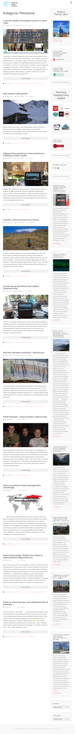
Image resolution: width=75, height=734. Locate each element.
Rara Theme (47, 728)
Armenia (13, 591)
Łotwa (23, 543)
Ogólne (12, 83)
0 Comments (30, 25)
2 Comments (30, 158)
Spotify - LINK (57, 39)
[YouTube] (58, 168)
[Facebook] (53, 168)
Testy (26, 276)
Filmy (12, 209)
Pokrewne (28, 83)
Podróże (16, 83)
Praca (32, 83)
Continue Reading (25, 78)
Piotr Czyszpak (20, 25)
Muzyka (32, 543)
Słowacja (7, 545)
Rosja (40, 543)
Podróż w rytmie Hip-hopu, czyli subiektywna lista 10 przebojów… (25, 603)
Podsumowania (21, 83)
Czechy (16, 543)
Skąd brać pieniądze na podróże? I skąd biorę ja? (23, 352)
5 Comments (31, 96)
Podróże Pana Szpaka (26, 728)
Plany (16, 406)
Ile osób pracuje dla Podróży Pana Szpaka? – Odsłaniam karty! (22, 287)
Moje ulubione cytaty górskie (15, 93)
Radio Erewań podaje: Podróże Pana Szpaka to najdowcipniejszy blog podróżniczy (23, 556)
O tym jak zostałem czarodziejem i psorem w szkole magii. (25, 21)
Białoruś (13, 543)
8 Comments (29, 291)
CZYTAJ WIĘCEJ (57, 243)
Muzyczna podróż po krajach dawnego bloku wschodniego (22, 486)
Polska (25, 636)
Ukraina (11, 545)
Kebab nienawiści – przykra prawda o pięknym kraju (25, 416)
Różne (41, 83)
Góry (12, 143)
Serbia (46, 543)
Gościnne (13, 475)
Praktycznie (32, 406)
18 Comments (23, 490)
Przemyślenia (37, 83)
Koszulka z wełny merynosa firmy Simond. (21, 219)
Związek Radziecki (41, 591)
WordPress (58, 728)
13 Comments (22, 607)
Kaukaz (17, 591)
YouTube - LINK (57, 41)
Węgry (14, 545)
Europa (20, 543)
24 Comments (23, 419)
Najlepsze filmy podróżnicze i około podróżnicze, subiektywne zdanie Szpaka (24, 154)
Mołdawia (28, 543)
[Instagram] (55, 168)
